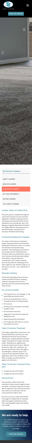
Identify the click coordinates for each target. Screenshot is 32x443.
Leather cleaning (9, 199)
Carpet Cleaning (9, 179)
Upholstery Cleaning (10, 189)
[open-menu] (27, 5)
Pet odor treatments (11, 194)
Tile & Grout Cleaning (11, 204)
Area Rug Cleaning (9, 184)
